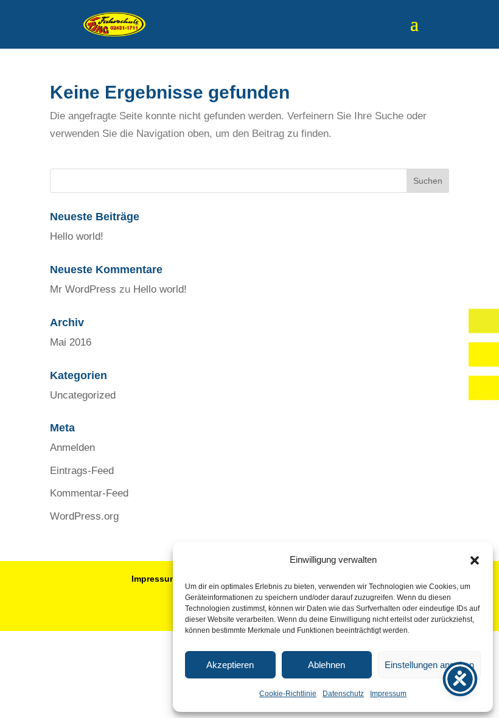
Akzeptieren (230, 665)
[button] (475, 560)
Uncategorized (83, 395)
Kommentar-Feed (89, 493)
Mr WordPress (83, 289)
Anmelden (72, 447)
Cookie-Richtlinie (287, 693)
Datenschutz (343, 693)
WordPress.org (84, 516)
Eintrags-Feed (82, 470)
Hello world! (76, 236)
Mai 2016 (70, 342)
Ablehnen (326, 665)
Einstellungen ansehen (429, 665)
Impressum (388, 693)
